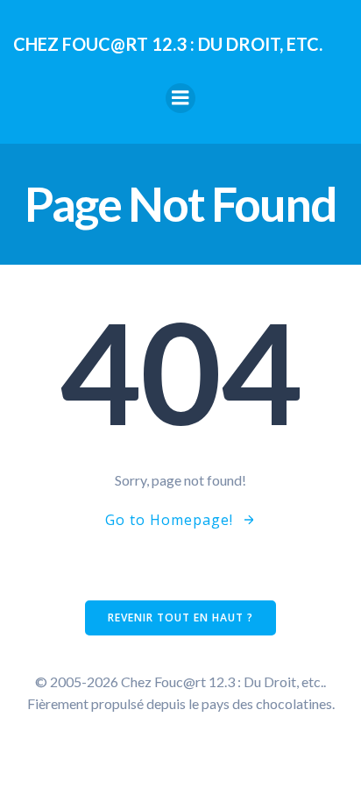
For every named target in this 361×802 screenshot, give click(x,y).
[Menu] (180, 98)
